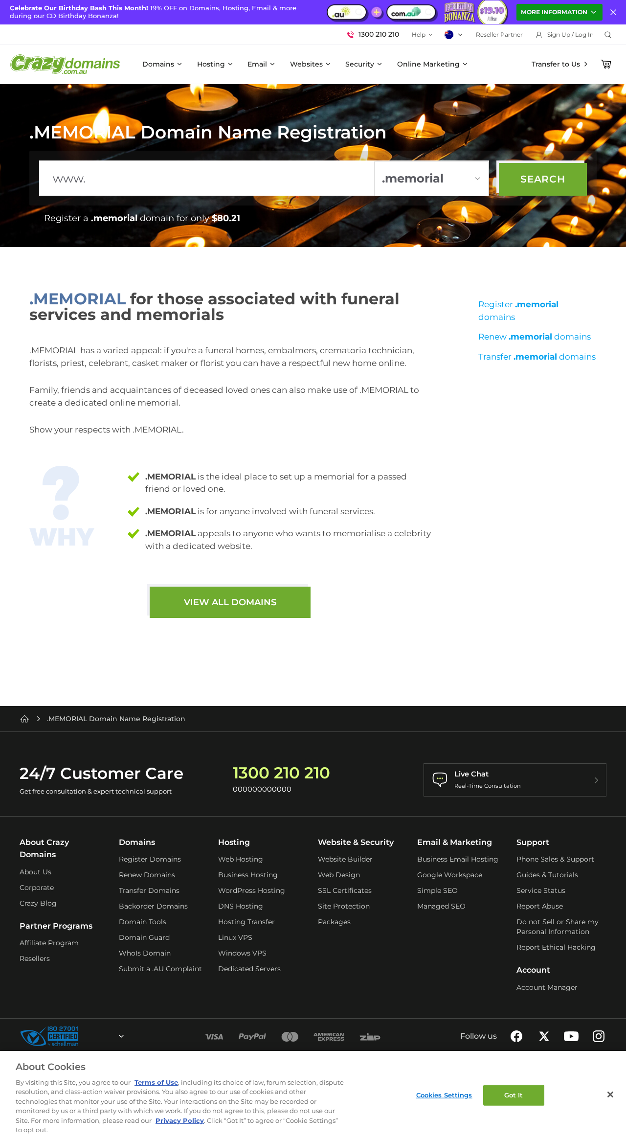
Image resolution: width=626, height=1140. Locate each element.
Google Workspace (449, 874)
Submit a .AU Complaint (160, 968)
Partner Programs (56, 926)
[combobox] (95, 1036)
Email (257, 64)
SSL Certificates (345, 890)
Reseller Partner (499, 34)
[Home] (24, 719)
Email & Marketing (454, 842)
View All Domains (230, 602)
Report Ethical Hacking (556, 947)
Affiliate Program (49, 942)
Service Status (540, 890)
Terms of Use (156, 1082)
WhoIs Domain (145, 953)
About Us (35, 871)
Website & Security (356, 842)
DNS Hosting (240, 906)
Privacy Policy (180, 1120)
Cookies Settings (444, 1095)
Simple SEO (437, 890)
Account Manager (547, 987)
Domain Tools (142, 921)
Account (533, 970)
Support (532, 842)
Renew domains (534, 337)
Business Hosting (248, 874)
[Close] (610, 1094)
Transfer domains (537, 357)
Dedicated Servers (249, 968)
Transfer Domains (149, 890)
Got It (513, 1095)
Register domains (518, 310)
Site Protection (344, 906)
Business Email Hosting (457, 859)
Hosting (211, 64)
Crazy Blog (38, 903)
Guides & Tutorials (547, 874)
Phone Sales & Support (555, 859)
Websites (306, 64)
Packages (334, 921)
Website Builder (345, 859)
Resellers (35, 958)
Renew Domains (147, 874)
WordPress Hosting (251, 890)
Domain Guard (144, 937)
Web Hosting (240, 859)
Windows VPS (242, 953)
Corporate (37, 887)
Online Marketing (428, 64)
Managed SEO (441, 906)
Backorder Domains (153, 906)
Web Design (339, 874)
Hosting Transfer (246, 921)
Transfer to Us (556, 64)
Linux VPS (235, 937)
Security (359, 64)
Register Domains (150, 859)
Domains (158, 64)
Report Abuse (539, 906)
